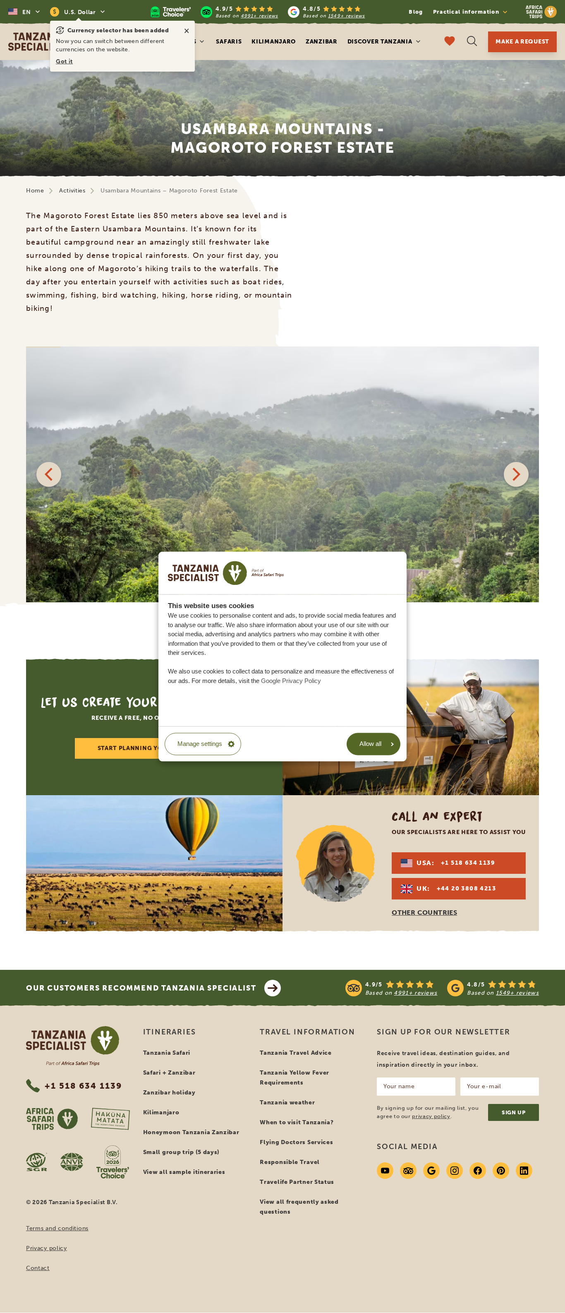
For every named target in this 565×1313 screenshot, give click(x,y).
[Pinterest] (501, 1170)
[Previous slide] (48, 474)
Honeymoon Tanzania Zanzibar (191, 1132)
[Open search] (472, 42)
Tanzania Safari (167, 1052)
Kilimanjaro (273, 41)
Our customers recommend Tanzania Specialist (141, 988)
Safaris (229, 41)
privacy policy (431, 1116)
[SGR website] (36, 1162)
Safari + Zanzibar (169, 1072)
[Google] (431, 1170)
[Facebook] (477, 1170)
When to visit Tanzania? (296, 1122)
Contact (38, 1268)
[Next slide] (516, 474)
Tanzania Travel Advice (295, 1052)
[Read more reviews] (258, 12)
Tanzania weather (287, 1102)
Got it (64, 61)
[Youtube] (385, 1170)
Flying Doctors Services (296, 1142)
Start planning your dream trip (154, 748)
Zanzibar (322, 41)
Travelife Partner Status (297, 1182)
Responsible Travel (290, 1162)
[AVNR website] (71, 1162)
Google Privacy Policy (291, 680)
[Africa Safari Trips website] (52, 1119)
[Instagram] (454, 1170)
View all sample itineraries (184, 1172)
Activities (72, 190)
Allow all (370, 743)
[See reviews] (442, 988)
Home (35, 190)
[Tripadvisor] (408, 1170)
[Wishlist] (449, 42)
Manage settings (199, 743)
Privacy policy (46, 1248)
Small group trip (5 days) (181, 1152)
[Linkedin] (524, 1170)
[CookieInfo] (226, 573)
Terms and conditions (57, 1228)
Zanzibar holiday (169, 1092)
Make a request (522, 41)
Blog (416, 11)
